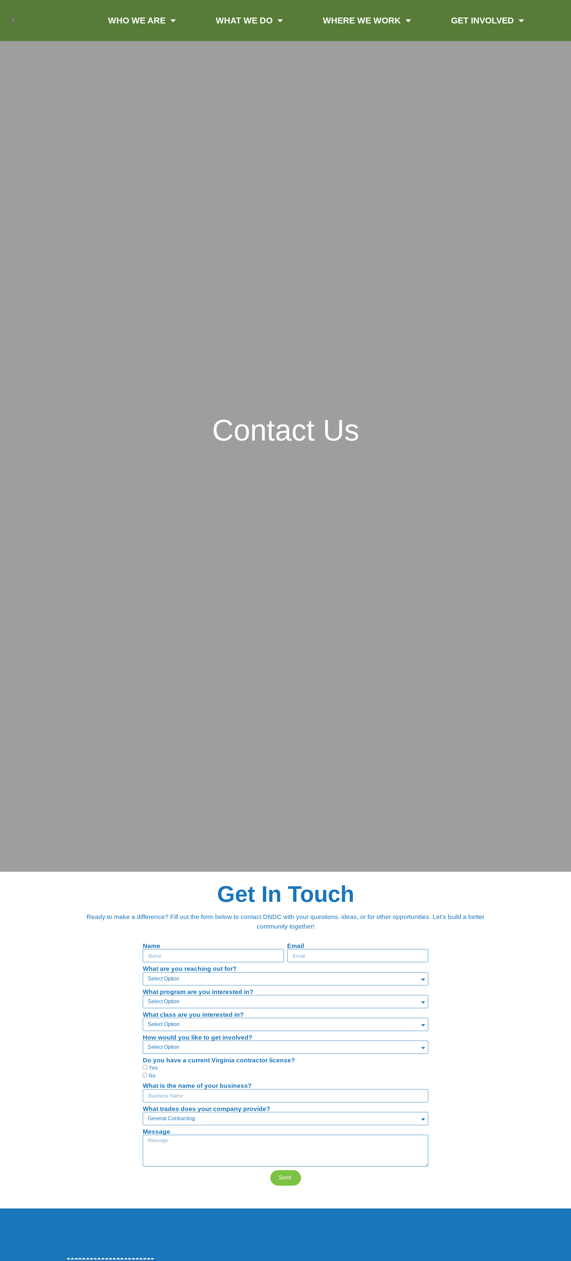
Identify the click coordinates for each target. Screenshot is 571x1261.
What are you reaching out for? (190, 969)
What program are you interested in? (198, 992)
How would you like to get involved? (197, 1037)
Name (151, 946)
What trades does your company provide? (206, 1109)
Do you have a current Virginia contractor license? (219, 1060)
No (152, 1076)
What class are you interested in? (193, 1015)
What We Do (244, 20)
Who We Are (137, 20)
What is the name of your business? (197, 1086)
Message (156, 1131)
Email (295, 946)
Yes (153, 1068)
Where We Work (362, 20)
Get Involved (482, 20)
